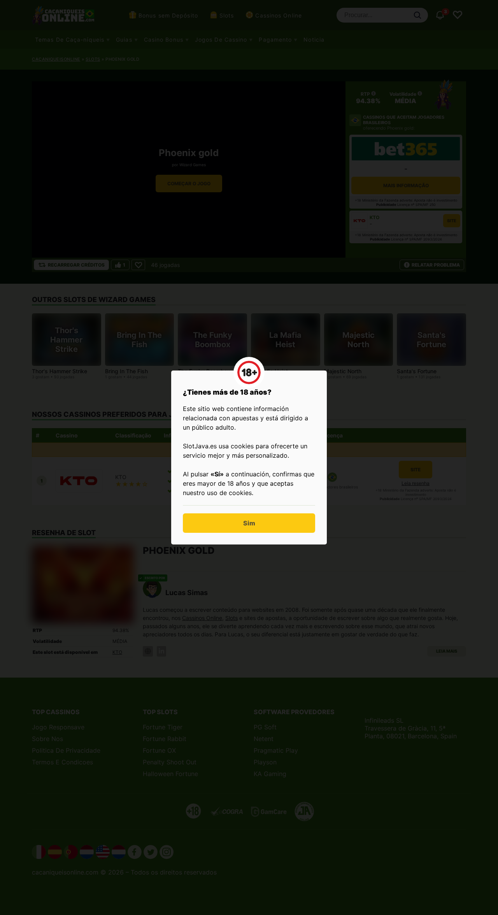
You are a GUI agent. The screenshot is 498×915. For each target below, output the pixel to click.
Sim (249, 523)
